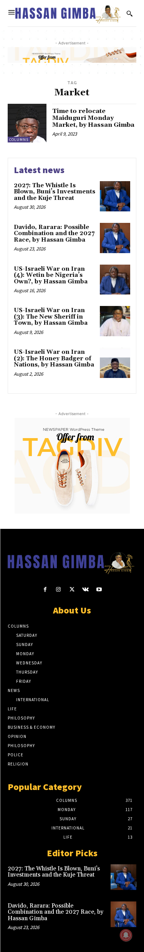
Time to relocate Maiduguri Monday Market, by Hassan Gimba (93, 117)
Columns (18, 139)
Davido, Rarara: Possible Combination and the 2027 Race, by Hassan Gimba (54, 234)
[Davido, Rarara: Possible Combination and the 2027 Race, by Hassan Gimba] (115, 238)
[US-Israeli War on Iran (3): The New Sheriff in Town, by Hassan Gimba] (115, 321)
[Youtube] (99, 589)
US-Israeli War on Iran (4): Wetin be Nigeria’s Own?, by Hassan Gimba (51, 275)
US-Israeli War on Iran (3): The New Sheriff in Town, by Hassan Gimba (51, 317)
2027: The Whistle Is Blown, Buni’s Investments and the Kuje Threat (54, 192)
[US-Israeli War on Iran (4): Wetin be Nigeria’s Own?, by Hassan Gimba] (115, 280)
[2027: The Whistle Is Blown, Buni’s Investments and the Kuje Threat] (115, 196)
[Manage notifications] (126, 935)
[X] (72, 589)
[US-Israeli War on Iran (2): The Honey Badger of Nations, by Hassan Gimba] (115, 363)
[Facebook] (45, 589)
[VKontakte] (85, 589)
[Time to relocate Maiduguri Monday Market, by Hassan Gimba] (27, 123)
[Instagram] (58, 589)
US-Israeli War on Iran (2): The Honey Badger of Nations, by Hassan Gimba (54, 358)
